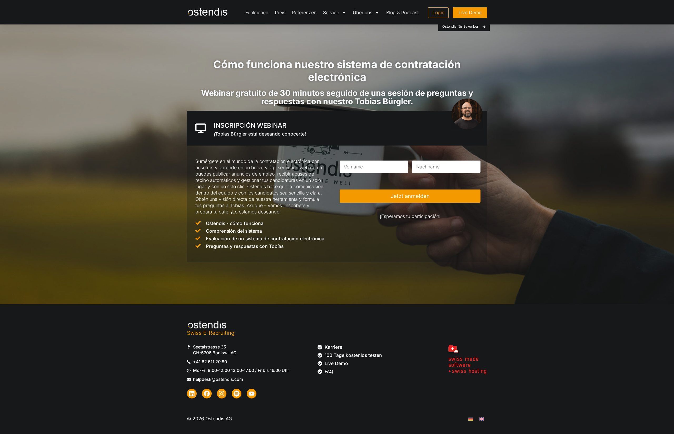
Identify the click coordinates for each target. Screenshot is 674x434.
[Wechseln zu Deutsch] (471, 419)
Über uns (362, 12)
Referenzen (304, 12)
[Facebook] (207, 393)
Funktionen (256, 12)
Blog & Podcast (402, 12)
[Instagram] (222, 393)
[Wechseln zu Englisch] (482, 419)
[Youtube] (251, 393)
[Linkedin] (192, 393)
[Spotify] (236, 393)
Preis (280, 12)
